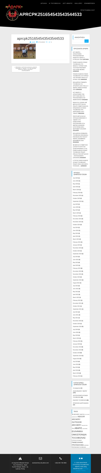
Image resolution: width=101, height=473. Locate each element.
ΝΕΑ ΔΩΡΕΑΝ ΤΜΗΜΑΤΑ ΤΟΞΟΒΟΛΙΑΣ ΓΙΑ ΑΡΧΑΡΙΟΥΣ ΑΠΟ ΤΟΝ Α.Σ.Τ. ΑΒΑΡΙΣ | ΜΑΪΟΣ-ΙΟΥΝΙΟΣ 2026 (81, 86)
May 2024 (75, 233)
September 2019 (77, 355)
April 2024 (75, 236)
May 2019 (75, 367)
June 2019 (75, 364)
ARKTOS (82, 414)
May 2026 (75, 183)
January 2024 (76, 245)
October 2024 (76, 224)
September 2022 (77, 280)
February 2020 (77, 341)
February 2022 (77, 300)
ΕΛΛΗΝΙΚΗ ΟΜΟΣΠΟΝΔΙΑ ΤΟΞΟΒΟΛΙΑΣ (79, 434)
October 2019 (76, 352)
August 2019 (76, 358)
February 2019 (77, 376)
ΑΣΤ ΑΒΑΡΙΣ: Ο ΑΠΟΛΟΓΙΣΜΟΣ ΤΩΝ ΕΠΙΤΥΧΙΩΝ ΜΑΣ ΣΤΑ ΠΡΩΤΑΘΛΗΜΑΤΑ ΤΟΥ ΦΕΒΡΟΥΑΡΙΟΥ (79, 96)
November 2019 (77, 349)
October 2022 (76, 277)
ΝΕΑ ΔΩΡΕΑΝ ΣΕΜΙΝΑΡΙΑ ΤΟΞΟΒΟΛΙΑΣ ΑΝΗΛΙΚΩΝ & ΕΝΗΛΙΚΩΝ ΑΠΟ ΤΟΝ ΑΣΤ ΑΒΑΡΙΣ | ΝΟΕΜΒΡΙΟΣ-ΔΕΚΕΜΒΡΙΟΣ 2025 (80, 137)
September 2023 (77, 253)
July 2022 (75, 285)
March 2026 (76, 189)
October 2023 (76, 250)
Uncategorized (77, 388)
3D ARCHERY (76, 414)
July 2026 (75, 178)
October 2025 (76, 198)
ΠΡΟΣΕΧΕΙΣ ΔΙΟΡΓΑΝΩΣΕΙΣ (81, 403)
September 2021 (77, 309)
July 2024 (75, 227)
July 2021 (75, 312)
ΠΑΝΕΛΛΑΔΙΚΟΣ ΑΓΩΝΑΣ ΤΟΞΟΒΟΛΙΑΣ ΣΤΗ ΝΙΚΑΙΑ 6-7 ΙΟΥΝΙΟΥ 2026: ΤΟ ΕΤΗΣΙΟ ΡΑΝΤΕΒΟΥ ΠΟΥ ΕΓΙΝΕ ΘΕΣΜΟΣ (80, 66)
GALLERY (78, 3)
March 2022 (76, 297)
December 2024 (77, 218)
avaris (33, 42)
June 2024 (75, 230)
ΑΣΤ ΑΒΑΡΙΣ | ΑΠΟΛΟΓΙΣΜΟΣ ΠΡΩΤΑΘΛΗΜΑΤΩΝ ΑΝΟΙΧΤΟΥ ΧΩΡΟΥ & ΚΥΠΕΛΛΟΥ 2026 (79, 56)
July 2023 (75, 256)
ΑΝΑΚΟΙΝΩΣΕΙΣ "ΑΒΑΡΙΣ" (80, 391)
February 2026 (77, 192)
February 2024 (77, 242)
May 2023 (75, 262)
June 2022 (75, 288)
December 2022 (77, 271)
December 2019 (77, 347)
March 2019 (76, 373)
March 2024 (76, 239)
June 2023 (75, 259)
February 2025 (77, 215)
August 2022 (76, 282)
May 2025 (75, 210)
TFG (73, 428)
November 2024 (77, 221)
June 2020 (75, 332)
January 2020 (76, 344)
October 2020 (76, 323)
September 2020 (77, 326)
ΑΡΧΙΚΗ (44, 3)
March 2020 (76, 338)
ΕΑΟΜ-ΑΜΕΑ (84, 428)
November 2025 (77, 195)
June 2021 (75, 315)
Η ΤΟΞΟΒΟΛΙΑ (55, 3)
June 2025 (75, 207)
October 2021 (76, 306)
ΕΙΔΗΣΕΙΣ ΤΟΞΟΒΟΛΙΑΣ (79, 400)
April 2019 (75, 370)
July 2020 (75, 329)
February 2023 (77, 268)
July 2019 (75, 361)
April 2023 (75, 265)
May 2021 (75, 317)
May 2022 (75, 291)
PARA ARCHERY (85, 425)
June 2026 (75, 181)
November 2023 (77, 248)
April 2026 (75, 186)
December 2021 (77, 303)
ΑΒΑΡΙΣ (78, 428)
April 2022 (75, 294)
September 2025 (77, 201)
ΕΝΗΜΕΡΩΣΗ (89, 3)
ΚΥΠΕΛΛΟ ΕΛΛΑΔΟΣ (77, 440)
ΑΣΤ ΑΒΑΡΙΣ (68, 3)
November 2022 (77, 274)
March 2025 (76, 213)
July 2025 (75, 204)
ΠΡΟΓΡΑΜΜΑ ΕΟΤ (88, 10)
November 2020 (77, 320)
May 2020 (75, 335)
